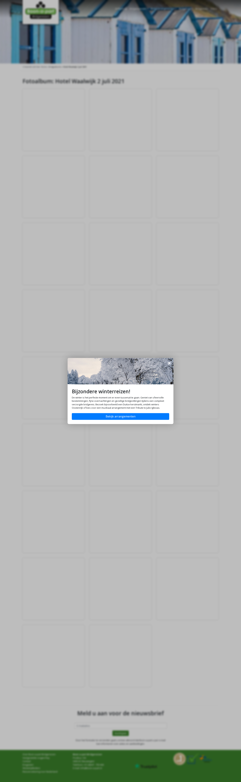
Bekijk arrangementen (120, 417)
